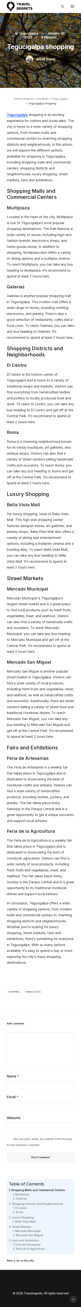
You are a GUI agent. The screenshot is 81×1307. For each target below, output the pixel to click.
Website (13, 1118)
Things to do (33, 992)
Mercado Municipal (28, 1231)
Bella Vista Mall (25, 1221)
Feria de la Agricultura (30, 1248)
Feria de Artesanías (28, 1244)
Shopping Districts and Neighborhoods (37, 1203)
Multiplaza (22, 1194)
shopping (14, 992)
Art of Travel (45, 59)
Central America (23, 98)
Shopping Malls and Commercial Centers (38, 1190)
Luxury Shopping (23, 1217)
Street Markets (21, 1226)
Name (13, 1076)
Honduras (43, 98)
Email (12, 1097)
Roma (19, 1212)
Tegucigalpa (28, 33)
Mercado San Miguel (29, 1235)
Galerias (21, 1198)
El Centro (21, 1208)
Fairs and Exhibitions (25, 1240)
